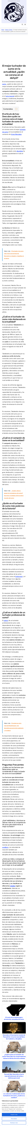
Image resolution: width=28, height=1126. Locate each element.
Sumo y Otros (8, 29)
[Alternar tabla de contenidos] (15, 109)
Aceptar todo (14, 1114)
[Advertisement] (14, 49)
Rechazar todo (14, 1122)
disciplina (20, 151)
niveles (12, 886)
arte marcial (10, 96)
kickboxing (19, 576)
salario (6, 620)
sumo (4, 84)
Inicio (2, 29)
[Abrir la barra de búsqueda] (22, 24)
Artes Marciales (16, 134)
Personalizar (14, 1118)
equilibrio (5, 847)
